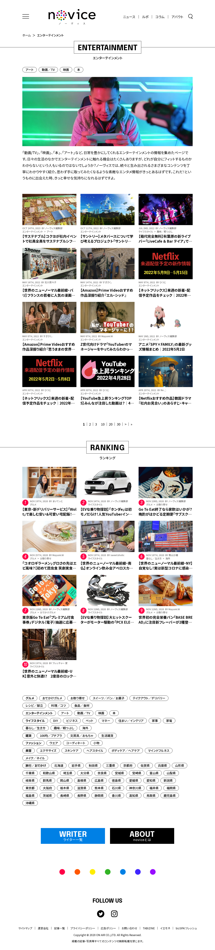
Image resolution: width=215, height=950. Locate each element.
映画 (66, 69)
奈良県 (102, 773)
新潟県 (168, 780)
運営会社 (43, 928)
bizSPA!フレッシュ (186, 928)
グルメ (30, 698)
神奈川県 (135, 788)
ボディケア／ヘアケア (126, 750)
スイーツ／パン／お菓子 (108, 698)
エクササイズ (48, 750)
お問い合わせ (129, 928)
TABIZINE (149, 928)
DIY (55, 720)
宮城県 (119, 773)
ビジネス (72, 720)
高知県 (133, 795)
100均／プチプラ (51, 735)
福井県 (154, 788)
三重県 (110, 765)
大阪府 (47, 788)
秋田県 (93, 765)
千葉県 (30, 773)
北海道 (58, 765)
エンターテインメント (39, 713)
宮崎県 (136, 773)
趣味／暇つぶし (64, 728)
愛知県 (151, 780)
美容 (29, 750)
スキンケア (71, 750)
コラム (160, 16)
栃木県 (64, 788)
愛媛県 (133, 780)
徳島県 (116, 780)
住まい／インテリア (131, 720)
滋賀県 (81, 788)
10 (103, 424)
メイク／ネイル (35, 758)
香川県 (116, 795)
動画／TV (48, 69)
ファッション (33, 743)
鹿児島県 (170, 795)
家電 (169, 720)
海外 (85, 728)
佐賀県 (145, 765)
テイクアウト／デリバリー (149, 698)
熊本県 (99, 788)
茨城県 (47, 795)
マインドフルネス (158, 750)
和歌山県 (49, 773)
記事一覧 (59, 928)
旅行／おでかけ (36, 765)
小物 (96, 743)
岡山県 (64, 780)
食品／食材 (81, 705)
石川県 (116, 788)
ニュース (129, 16)
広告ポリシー (108, 928)
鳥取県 (151, 795)
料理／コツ (58, 705)
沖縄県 (30, 803)
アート (30, 69)
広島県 (99, 780)
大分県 (84, 773)
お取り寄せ (77, 698)
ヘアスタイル (95, 750)
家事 (155, 720)
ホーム (26, 35)
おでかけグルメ (52, 698)
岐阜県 (30, 780)
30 (118, 424)
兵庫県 (162, 765)
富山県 (154, 773)
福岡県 (171, 788)
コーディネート (75, 743)
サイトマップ (25, 928)
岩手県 (76, 765)
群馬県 (47, 780)
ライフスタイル (35, 720)
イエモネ (165, 928)
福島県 (30, 795)
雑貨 (29, 735)
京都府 (127, 765)
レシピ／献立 (34, 705)
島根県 (81, 780)
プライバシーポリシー (82, 928)
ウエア (54, 743)
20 (111, 424)
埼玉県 (67, 773)
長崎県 (64, 795)
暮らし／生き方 (36, 728)
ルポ (145, 16)
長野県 (81, 795)
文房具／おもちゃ (81, 735)
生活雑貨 (107, 735)
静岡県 (99, 795)
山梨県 (171, 773)
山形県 (179, 765)
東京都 (30, 788)
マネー (106, 720)
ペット (89, 720)
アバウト (177, 16)
